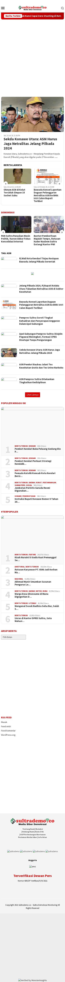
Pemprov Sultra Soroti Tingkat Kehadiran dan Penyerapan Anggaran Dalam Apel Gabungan (39, 320)
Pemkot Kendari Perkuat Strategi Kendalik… (33, 462)
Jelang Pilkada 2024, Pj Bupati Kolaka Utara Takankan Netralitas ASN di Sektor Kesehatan (41, 288)
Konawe (18, 496)
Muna (45, 591)
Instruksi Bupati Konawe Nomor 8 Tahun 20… (36, 500)
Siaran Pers (20, 485)
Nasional (19, 579)
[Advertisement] (32, 53)
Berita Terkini (21, 446)
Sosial (29, 485)
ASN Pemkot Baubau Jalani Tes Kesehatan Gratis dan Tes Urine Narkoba (41, 366)
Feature (32, 554)
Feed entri (6, 726)
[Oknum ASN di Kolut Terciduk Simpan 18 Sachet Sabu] (17, 176)
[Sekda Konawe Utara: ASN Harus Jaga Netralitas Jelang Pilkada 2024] (32, 114)
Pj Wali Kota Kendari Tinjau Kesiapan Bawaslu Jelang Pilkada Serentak (39, 260)
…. (56, 157)
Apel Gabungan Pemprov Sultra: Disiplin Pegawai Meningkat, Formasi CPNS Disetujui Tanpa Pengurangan (40, 336)
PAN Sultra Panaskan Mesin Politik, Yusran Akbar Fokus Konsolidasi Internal (15, 238)
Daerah (32, 482)
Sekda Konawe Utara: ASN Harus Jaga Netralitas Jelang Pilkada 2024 (30, 143)
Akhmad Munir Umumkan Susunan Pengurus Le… (33, 583)
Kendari (32, 446)
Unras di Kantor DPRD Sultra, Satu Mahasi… (33, 620)
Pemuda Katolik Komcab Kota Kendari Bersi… (35, 474)
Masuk (4, 722)
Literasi (32, 603)
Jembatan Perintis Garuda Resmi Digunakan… (32, 489)
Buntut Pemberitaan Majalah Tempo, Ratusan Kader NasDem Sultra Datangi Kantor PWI (47, 240)
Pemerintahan (28, 496)
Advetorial (20, 567)
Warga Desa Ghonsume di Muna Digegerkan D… (31, 595)
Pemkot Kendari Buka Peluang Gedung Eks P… (38, 450)
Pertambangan (49, 482)
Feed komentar (8, 730)
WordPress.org (8, 734)
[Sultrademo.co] (32, 7)
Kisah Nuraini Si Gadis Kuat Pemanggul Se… (35, 559)
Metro (39, 591)
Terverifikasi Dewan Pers (32, 875)
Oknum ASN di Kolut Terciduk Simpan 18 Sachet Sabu (14, 192)
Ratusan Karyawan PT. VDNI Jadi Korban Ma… (36, 571)
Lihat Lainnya (32, 394)
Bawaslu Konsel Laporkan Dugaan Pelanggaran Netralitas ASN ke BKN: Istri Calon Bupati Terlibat (47, 195)
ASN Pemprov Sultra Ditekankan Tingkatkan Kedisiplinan (36, 381)
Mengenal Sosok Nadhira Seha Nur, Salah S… (37, 607)
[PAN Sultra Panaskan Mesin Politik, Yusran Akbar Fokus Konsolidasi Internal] (16, 224)
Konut (39, 482)
